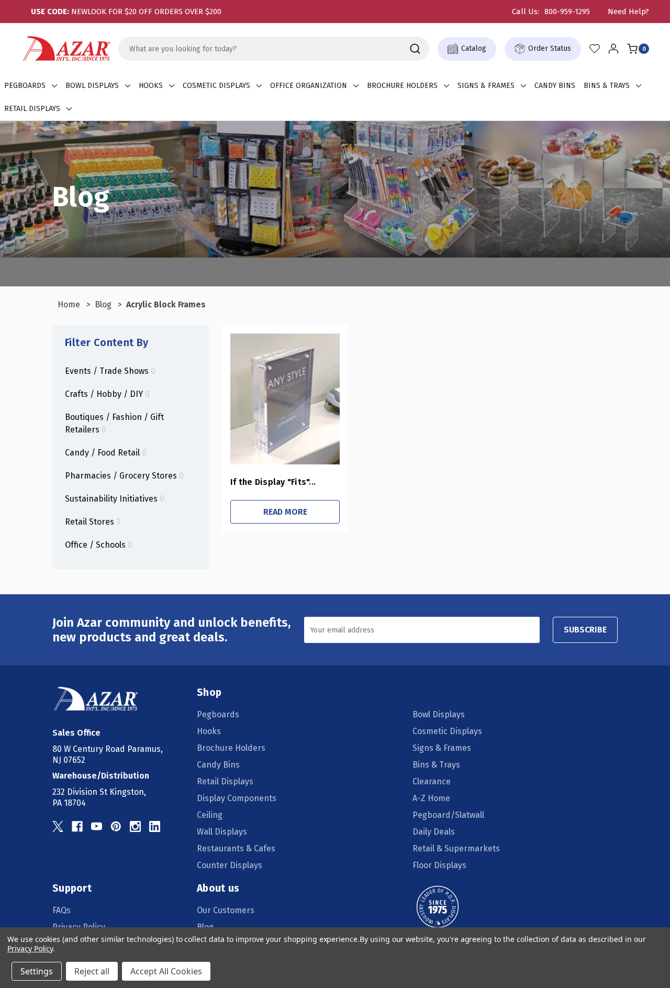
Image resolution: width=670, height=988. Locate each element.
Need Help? (628, 11)
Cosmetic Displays (216, 85)
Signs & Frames (486, 85)
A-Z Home (431, 798)
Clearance (431, 781)
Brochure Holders (402, 85)
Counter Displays (229, 865)
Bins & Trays (607, 85)
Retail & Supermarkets (456, 848)
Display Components (236, 798)
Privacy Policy (30, 948)
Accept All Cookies (166, 971)
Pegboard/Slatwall (448, 815)
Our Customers (225, 910)
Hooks (151, 85)
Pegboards (25, 85)
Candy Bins (554, 85)
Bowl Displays (92, 85)
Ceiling (209, 815)
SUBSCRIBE (585, 630)
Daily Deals (433, 832)
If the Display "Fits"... (273, 482)
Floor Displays (439, 865)
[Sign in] (613, 48)
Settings (36, 971)
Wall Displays (222, 832)
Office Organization (308, 85)
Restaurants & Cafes (236, 848)
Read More (285, 512)
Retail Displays (32, 108)
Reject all (91, 971)
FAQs (61, 910)
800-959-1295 (567, 11)
